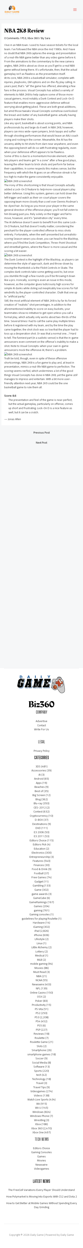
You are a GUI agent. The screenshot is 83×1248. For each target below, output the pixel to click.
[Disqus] (41, 501)
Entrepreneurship (39, 856)
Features (38, 860)
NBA (38, 976)
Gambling (38, 885)
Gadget (38, 881)
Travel (39, 1083)
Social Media (39, 1062)
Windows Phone (39, 1115)
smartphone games (38, 1054)
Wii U (38, 1107)
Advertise (41, 721)
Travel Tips (39, 1087)
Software (38, 1066)
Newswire (38, 984)
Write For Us (41, 729)
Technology (39, 1079)
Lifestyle (40, 939)
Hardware (39, 922)
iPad (36, 930)
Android (39, 778)
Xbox (38, 1124)
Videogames (38, 1091)
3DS (37, 766)
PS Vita (39, 1009)
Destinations (39, 824)
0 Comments (11, 38)
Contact (41, 725)
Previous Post (41, 432)
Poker (38, 1000)
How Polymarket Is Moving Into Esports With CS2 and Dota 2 (41, 1196)
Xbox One (38, 1132)
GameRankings (38, 902)
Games (38, 906)
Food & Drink (40, 869)
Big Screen (38, 795)
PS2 (38, 1013)
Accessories (38, 770)
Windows (38, 1111)
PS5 (39, 1025)
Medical (39, 955)
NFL (38, 988)
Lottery (39, 951)
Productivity (39, 1004)
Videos (38, 1095)
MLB (39, 959)
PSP (38, 1029)
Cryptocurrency (39, 815)
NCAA (39, 980)
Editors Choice (38, 840)
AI (39, 774)
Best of (39, 791)
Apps (39, 782)
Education (39, 848)
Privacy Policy (42, 750)
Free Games (38, 877)
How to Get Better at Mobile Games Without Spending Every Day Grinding (41, 1205)
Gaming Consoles (41, 1152)
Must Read (39, 971)
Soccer (39, 1058)
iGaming (38, 926)
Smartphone (39, 1050)
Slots (40, 1046)
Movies (38, 967)
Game (38, 889)
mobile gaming (38, 963)
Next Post (41, 442)
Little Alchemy (39, 947)
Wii (38, 1103)
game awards (40, 893)
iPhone (38, 935)
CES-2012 (40, 807)
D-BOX (39, 819)
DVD (38, 828)
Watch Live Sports (38, 1099)
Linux (40, 943)
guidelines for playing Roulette (40, 918)
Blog (38, 799)
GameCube (39, 898)
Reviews (39, 1033)
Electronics (38, 852)
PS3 (24, 38)
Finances (39, 865)
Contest (38, 811)
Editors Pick (40, 844)
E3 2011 (39, 836)
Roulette (40, 1037)
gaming (38, 910)
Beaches (39, 786)
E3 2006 (39, 832)
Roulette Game (39, 1041)
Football (39, 873)
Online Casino (38, 992)
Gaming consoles (39, 914)
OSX (39, 996)
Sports (38, 1070)
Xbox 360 (33, 38)
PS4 (38, 1021)
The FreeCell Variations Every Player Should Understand (41, 1189)
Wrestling (39, 1120)
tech (38, 1074)
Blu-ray (38, 803)
